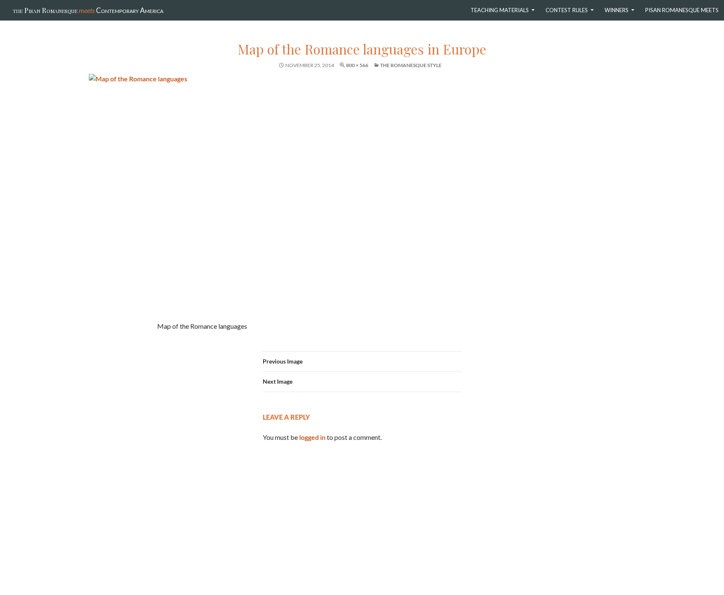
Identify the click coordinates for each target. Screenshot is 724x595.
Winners (616, 10)
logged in (312, 437)
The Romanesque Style (411, 65)
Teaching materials (500, 10)
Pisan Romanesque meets (682, 10)
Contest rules (567, 10)
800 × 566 (357, 65)
